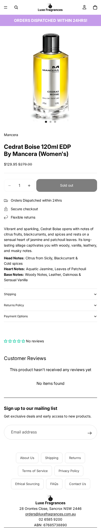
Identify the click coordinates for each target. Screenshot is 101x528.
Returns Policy (14, 305)
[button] (14, 341)
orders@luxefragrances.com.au (50, 514)
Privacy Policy (69, 471)
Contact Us (77, 484)
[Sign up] (90, 433)
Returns (75, 458)
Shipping (10, 294)
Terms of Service (35, 471)
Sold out (66, 185)
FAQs (54, 484)
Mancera (11, 135)
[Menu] (5, 7)
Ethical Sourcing (27, 484)
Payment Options (16, 316)
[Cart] (95, 7)
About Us (27, 458)
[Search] (16, 7)
